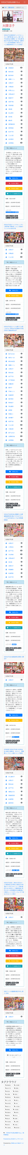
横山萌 (8, 1118)
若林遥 (8, 1109)
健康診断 (14, 644)
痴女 (16, 216)
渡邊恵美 (8, 1085)
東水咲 (8, 1124)
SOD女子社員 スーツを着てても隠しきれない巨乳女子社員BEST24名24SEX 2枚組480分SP (14, 328)
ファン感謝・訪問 (11, 1073)
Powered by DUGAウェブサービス (13, 1139)
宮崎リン (17, 1100)
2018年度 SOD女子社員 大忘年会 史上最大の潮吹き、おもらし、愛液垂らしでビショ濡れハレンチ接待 (14, 751)
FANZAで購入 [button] (14, 188)
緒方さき (8, 1106)
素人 (13, 217)
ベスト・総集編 (16, 505)
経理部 (8, 29)
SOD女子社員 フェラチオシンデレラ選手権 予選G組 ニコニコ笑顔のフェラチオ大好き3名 (13, 226)
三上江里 (8, 1100)
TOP (5, 7)
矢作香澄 (8, 1103)
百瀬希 (15, 1118)
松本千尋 (8, 1088)
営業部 (16, 1088)
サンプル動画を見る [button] (14, 193)
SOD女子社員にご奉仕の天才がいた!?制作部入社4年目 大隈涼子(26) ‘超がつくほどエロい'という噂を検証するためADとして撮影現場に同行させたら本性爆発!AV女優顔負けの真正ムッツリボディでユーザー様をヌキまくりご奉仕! (14, 888)
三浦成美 (8, 1127)
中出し (18, 1073)
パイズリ (9, 505)
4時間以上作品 (10, 216)
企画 (20, 648)
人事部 (16, 1121)
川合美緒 (8, 1121)
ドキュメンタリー (11, 318)
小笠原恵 (16, 1109)
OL (17, 217)
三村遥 (15, 1124)
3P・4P (9, 982)
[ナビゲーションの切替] (24, 2)
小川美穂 (17, 1106)
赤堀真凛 (17, 1097)
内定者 (8, 1091)
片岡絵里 (16, 1091)
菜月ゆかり (16, 1115)
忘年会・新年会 (15, 870)
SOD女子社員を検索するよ (10, 2)
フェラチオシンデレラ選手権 (12, 212)
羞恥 (12, 319)
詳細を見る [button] (15, 178)
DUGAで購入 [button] (14, 183)
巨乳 (8, 507)
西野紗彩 (8, 1097)
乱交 (12, 1075)
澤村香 (15, 1094)
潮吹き (20, 874)
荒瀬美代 (8, 1112)
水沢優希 (17, 1085)
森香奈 (8, 1115)
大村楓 (8, 1094)
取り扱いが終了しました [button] (14, 1056)
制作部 (12, 7)
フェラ (8, 217)
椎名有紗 (17, 1127)
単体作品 (9, 740)
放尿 (16, 648)
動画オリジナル (15, 737)
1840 (16, 1103)
